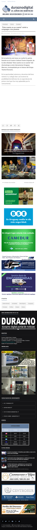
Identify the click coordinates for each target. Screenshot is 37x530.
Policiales (5, 307)
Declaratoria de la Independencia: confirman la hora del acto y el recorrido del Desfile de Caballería (21, 458)
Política (11, 307)
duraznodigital (6, 33)
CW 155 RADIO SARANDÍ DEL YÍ (11, 412)
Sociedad (18, 24)
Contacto (4, 1)
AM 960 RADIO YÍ (8, 407)
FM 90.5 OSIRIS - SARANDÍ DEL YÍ (11, 416)
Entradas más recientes (9, 182)
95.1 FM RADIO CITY (8, 403)
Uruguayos (30, 303)
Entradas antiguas (28, 182)
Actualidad (5, 24)
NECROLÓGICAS (11, 1)
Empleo (17, 307)
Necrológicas (23, 303)
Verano (23, 307)
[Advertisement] (16, 101)
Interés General (6, 303)
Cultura (12, 24)
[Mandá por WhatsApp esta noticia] (3, 125)
